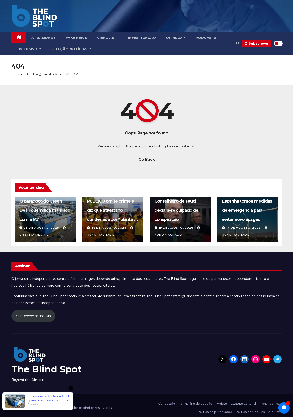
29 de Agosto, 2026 (42, 227)
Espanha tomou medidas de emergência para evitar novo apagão (247, 210)
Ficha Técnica (270, 403)
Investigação (142, 38)
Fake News (76, 38)
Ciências (106, 38)
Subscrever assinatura (33, 316)
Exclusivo (27, 49)
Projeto (221, 403)
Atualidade (43, 38)
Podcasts (206, 38)
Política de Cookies (250, 412)
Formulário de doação (195, 403)
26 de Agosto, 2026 (109, 227)
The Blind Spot (46, 369)
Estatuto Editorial (243, 403)
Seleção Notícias (70, 49)
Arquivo (274, 412)
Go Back (146, 159)
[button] (237, 43)
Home (17, 74)
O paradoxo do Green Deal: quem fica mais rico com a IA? (44, 210)
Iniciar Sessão (165, 403)
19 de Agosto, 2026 (176, 227)
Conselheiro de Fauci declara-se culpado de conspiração (176, 210)
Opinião (174, 38)
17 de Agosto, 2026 (243, 227)
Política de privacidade (215, 412)
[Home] (18, 37)
